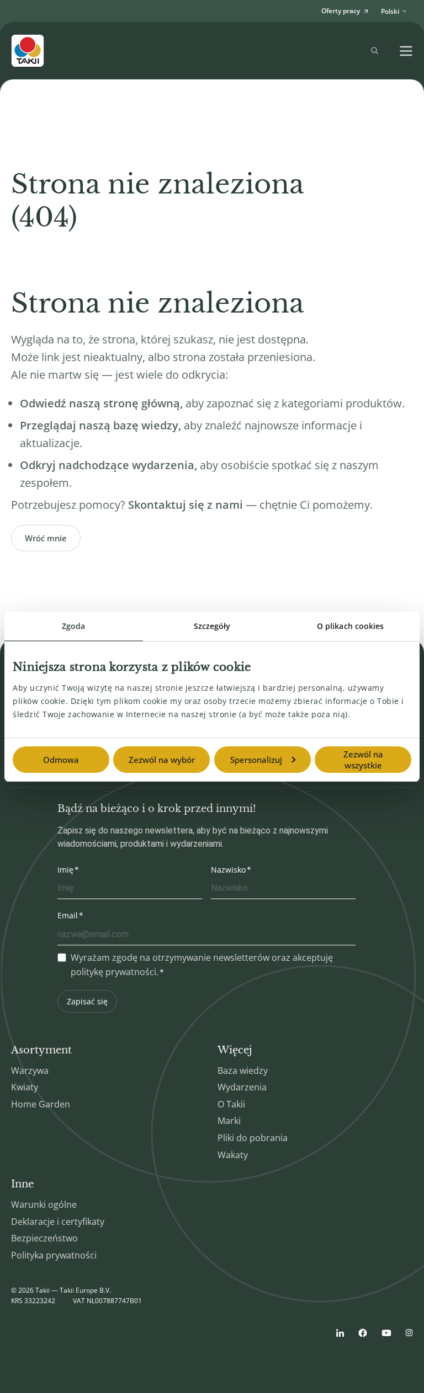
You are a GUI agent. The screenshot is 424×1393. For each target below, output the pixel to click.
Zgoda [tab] (74, 626)
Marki (229, 1121)
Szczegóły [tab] (212, 626)
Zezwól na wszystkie (363, 760)
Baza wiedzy (243, 1070)
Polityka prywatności (54, 1255)
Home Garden (40, 1104)
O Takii (231, 1104)
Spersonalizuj (256, 759)
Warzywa (30, 1070)
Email (67, 915)
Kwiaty (24, 1087)
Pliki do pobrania (253, 1138)
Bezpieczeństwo (44, 1238)
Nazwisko (228, 869)
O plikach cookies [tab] (350, 626)
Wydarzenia (242, 1087)
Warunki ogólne (44, 1204)
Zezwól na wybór (162, 759)
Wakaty (233, 1155)
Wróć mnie (46, 538)
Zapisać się (87, 1001)
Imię (65, 869)
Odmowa (61, 759)
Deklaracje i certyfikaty (57, 1221)
